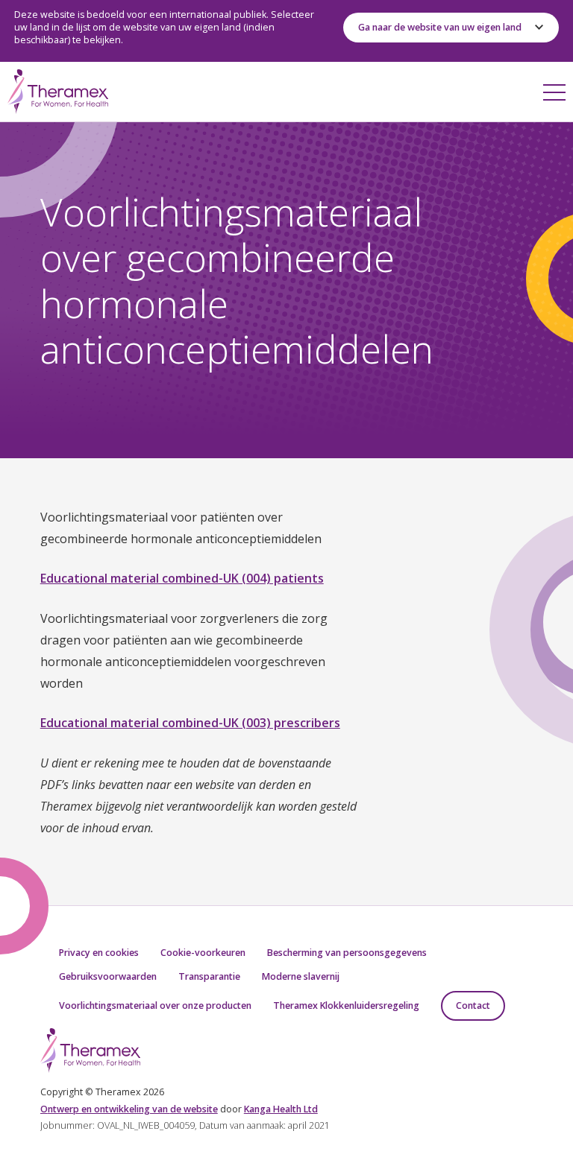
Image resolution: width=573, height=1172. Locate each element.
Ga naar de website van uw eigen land (440, 27)
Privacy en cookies (99, 952)
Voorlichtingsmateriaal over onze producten (155, 1005)
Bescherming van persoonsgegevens (347, 952)
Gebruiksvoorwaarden (108, 976)
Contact (473, 1005)
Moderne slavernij (300, 976)
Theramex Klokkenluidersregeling (346, 1005)
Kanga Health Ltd (281, 1109)
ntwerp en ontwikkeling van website (129, 1109)
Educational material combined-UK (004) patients (182, 578)
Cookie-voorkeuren (202, 952)
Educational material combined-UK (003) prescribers (190, 723)
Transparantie (209, 976)
